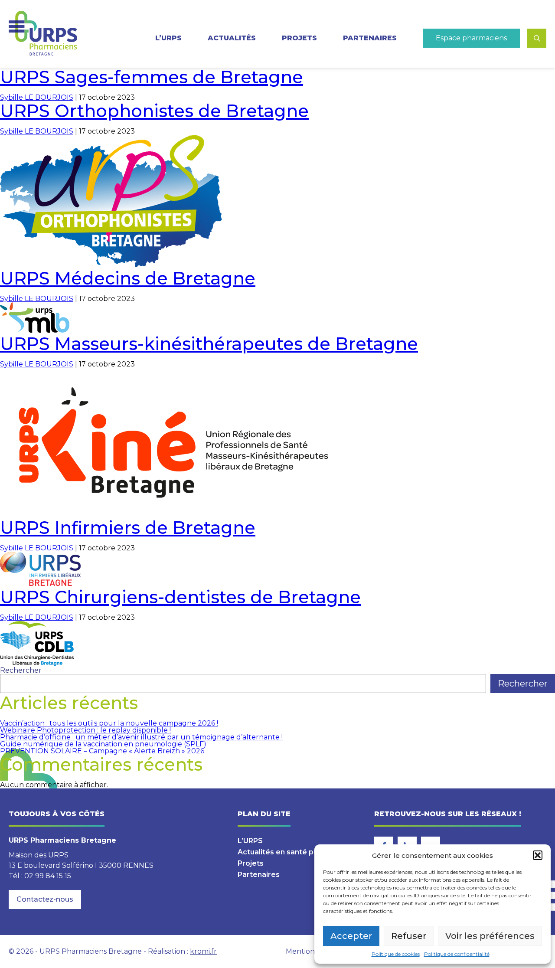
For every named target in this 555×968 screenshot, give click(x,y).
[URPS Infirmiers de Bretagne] (40, 583)
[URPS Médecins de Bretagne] (34, 330)
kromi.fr (203, 951)
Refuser (408, 936)
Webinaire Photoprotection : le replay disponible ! (85, 730)
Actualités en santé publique (289, 852)
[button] (537, 855)
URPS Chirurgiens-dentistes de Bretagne (180, 597)
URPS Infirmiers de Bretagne (127, 527)
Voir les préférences (490, 936)
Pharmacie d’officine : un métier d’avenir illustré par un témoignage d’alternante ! (141, 737)
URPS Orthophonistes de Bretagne (154, 110)
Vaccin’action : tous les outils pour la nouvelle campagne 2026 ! (109, 723)
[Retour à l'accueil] (43, 34)
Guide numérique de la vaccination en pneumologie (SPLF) (103, 744)
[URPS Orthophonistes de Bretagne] (111, 265)
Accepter (351, 936)
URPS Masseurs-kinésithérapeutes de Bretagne (209, 343)
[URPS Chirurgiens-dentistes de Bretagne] (37, 663)
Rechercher (21, 670)
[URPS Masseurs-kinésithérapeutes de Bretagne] (173, 514)
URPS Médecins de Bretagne (127, 278)
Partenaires (370, 38)
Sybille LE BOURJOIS (36, 97)
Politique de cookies (396, 954)
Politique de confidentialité (457, 954)
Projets (299, 38)
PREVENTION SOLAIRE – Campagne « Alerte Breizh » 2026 (102, 751)
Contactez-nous (44, 899)
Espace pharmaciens (471, 38)
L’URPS (250, 841)
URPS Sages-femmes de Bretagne (151, 77)
